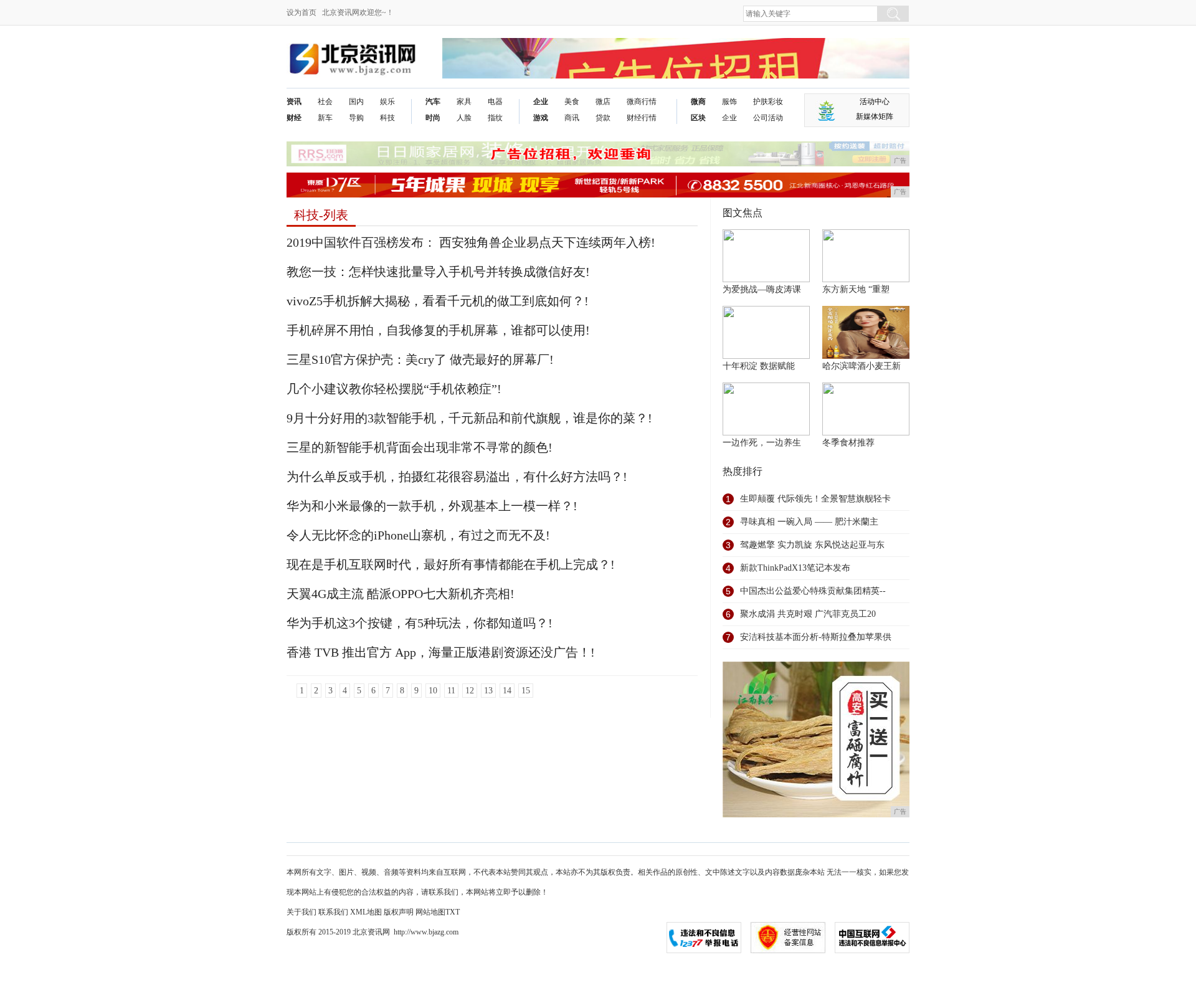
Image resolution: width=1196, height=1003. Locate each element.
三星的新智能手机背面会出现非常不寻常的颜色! (420, 447)
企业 (540, 101)
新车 (325, 117)
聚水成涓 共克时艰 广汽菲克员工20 (808, 614)
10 (433, 690)
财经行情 (642, 117)
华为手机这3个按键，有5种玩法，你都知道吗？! (420, 623)
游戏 (540, 117)
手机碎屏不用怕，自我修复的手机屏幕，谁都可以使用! (438, 330)
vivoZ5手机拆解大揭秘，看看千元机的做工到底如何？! (438, 301)
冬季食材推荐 (848, 442)
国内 (356, 101)
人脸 (464, 117)
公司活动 (768, 117)
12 (469, 690)
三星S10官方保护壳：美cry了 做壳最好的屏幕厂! (420, 359)
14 (507, 690)
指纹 (495, 117)
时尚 (432, 117)
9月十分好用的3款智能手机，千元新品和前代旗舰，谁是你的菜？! (469, 418)
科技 (387, 117)
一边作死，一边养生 (762, 442)
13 (488, 690)
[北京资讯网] (352, 47)
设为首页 (301, 12)
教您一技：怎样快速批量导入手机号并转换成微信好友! (438, 271)
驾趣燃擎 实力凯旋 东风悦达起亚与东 (812, 544)
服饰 (729, 101)
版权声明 (399, 912)
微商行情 (642, 101)
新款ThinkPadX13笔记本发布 (795, 568)
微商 (698, 101)
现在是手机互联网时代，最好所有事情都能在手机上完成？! (451, 564)
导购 (356, 117)
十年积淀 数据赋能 (759, 366)
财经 (294, 117)
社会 (325, 101)
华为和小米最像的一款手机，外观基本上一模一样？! (432, 506)
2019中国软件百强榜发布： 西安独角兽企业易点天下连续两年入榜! (471, 242)
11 (451, 690)
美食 (571, 101)
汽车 (432, 101)
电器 (495, 101)
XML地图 (366, 912)
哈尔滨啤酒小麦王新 (861, 366)
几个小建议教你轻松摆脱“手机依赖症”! (394, 389)
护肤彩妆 (768, 101)
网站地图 (430, 912)
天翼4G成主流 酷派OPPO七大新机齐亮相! (401, 594)
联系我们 (333, 912)
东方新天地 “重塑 (856, 289)
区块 (698, 117)
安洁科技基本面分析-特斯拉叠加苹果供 (815, 637)
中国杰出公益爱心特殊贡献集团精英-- (813, 591)
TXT (452, 912)
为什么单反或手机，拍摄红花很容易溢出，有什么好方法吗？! (457, 476)
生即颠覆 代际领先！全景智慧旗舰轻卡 (815, 498)
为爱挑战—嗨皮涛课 (762, 289)
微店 (603, 101)
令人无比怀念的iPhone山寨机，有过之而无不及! (418, 535)
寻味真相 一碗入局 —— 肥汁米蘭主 (809, 521)
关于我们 (301, 912)
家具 (464, 101)
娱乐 (387, 101)
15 (525, 690)
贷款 (603, 117)
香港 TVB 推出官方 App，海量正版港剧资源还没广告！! (441, 652)
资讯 (294, 101)
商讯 (571, 117)
